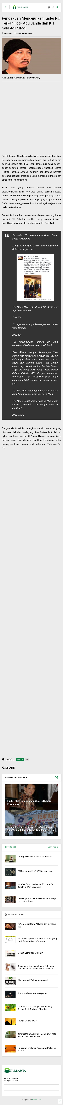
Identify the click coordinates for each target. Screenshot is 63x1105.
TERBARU (10, 847)
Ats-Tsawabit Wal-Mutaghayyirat (33, 980)
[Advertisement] (29, 123)
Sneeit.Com (36, 1100)
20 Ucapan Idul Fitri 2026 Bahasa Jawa (35, 871)
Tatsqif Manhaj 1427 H (28, 1021)
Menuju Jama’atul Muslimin (30, 953)
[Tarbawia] (20, 8)
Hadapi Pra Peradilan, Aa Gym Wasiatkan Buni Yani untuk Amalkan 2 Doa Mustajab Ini (30, 829)
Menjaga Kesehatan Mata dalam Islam (35, 856)
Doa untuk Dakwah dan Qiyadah (32, 993)
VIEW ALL (52, 847)
